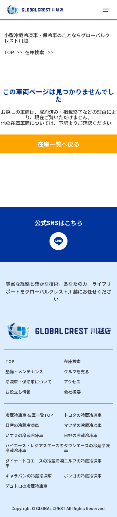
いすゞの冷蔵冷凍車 (24, 435)
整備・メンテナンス (24, 371)
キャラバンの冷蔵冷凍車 (28, 476)
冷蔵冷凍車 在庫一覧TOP (29, 415)
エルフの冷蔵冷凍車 (83, 461)
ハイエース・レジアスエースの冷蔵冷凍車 (34, 447)
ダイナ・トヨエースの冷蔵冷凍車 (34, 463)
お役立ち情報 (18, 392)
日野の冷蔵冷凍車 (81, 435)
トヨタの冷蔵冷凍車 (83, 415)
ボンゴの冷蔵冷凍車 (83, 476)
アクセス (72, 382)
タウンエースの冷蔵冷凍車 (87, 447)
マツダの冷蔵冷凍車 (83, 425)
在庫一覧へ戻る (59, 144)
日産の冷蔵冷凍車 (22, 425)
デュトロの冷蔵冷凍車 (26, 486)
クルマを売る (76, 371)
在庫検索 (34, 52)
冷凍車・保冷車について (28, 382)
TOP (9, 52)
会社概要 (72, 392)
